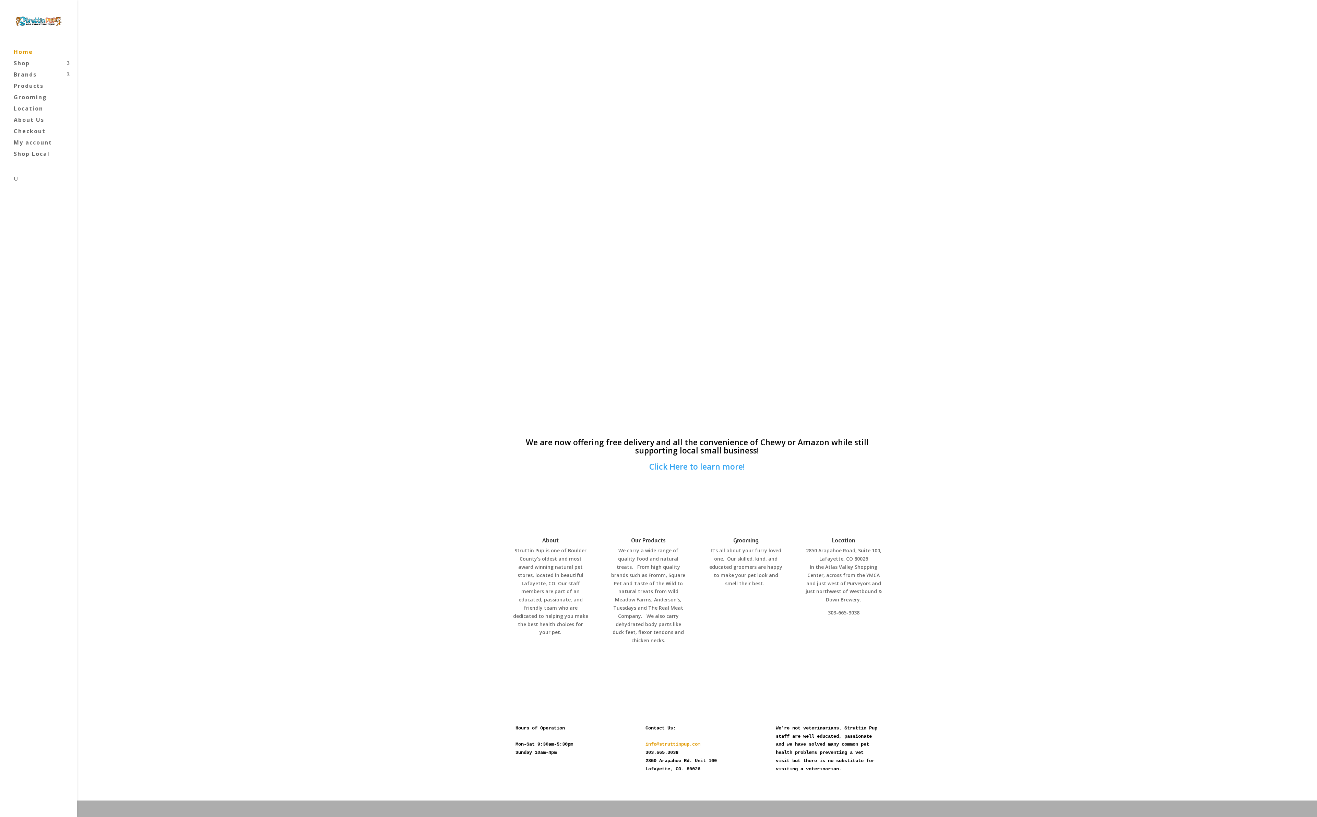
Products (29, 86)
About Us (29, 120)
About (550, 540)
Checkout (30, 132)
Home (23, 52)
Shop (22, 64)
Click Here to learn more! (697, 466)
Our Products (648, 540)
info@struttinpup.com (672, 744)
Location (28, 109)
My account (33, 143)
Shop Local (32, 154)
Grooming (30, 98)
